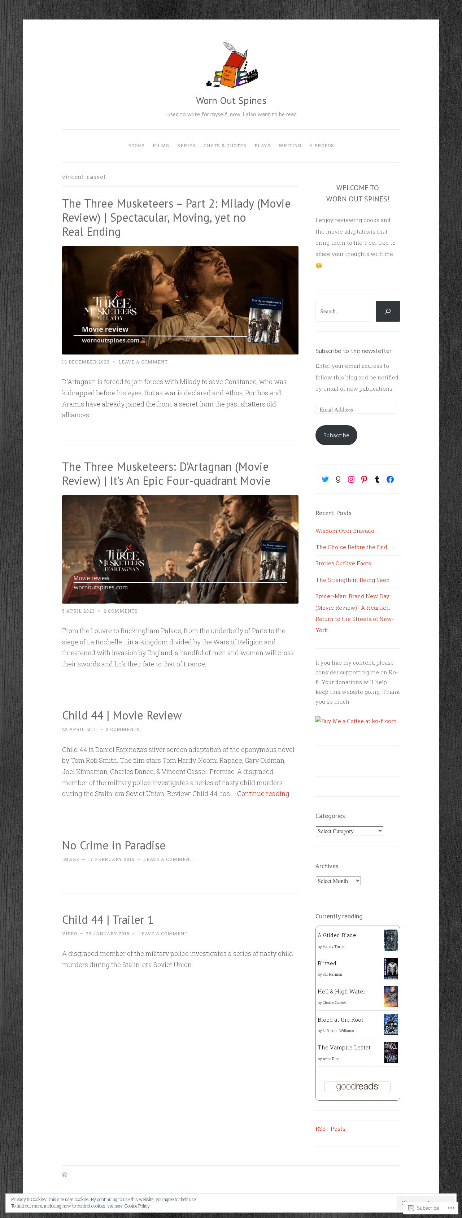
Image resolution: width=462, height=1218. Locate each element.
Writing (290, 145)
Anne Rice (331, 1059)
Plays (262, 145)
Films (161, 145)
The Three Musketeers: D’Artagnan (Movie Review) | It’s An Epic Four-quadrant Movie (166, 473)
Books (136, 145)
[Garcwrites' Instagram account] (351, 479)
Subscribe (336, 435)
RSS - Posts (330, 1128)
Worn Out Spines (231, 100)
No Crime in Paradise (114, 845)
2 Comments (121, 611)
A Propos (321, 145)
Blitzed (327, 963)
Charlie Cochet (334, 1002)
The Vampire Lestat (344, 1047)
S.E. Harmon (332, 974)
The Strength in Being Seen (352, 579)
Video (69, 933)
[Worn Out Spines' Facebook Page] (390, 479)
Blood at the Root (340, 1019)
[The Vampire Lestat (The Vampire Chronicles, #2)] (391, 1061)
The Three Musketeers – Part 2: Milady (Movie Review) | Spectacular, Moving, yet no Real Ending (176, 217)
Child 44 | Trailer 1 (108, 919)
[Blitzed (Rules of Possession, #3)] (391, 978)
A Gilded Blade (337, 935)
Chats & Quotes (225, 145)
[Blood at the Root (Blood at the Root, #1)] (391, 1032)
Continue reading (263, 793)
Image (70, 859)
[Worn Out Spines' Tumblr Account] (377, 479)
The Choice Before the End (351, 547)
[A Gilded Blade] (391, 948)
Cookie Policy (137, 1206)
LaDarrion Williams (338, 1030)
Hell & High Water (341, 991)
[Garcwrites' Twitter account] (325, 479)
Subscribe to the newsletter (353, 351)
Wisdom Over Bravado (344, 530)
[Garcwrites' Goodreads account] (338, 479)
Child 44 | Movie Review (122, 715)
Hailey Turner (334, 946)
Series (186, 145)
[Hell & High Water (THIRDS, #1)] (391, 1004)
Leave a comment (143, 362)
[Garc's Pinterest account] (364, 479)
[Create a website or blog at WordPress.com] (64, 1175)
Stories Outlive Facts (343, 563)
